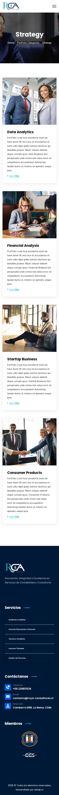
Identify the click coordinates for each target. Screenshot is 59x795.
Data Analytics (20, 132)
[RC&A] (11, 6)
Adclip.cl (38, 789)
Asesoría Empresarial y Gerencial (22, 629)
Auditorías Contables (17, 620)
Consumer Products (24, 472)
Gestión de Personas (17, 658)
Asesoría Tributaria (16, 648)
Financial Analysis (23, 245)
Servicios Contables (17, 639)
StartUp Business (22, 359)
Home (11, 42)
